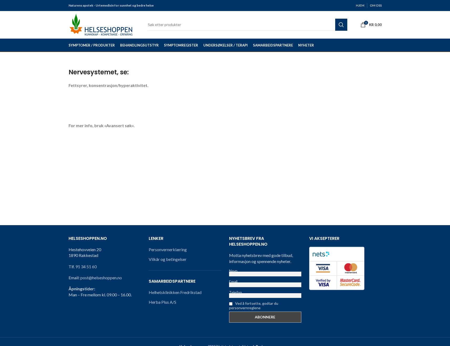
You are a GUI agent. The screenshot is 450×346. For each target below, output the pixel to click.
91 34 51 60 (86, 266)
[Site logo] (101, 24)
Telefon (235, 292)
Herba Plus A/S (162, 301)
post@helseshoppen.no (101, 277)
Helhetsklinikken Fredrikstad (175, 292)
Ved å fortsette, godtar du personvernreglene (253, 305)
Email (233, 281)
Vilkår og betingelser (168, 259)
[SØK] (341, 25)
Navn (233, 270)
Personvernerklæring (168, 249)
